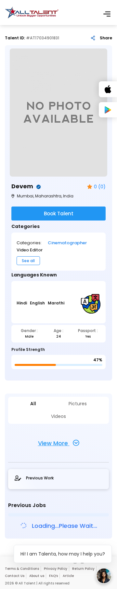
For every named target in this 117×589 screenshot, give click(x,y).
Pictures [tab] (78, 404)
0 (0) (100, 187)
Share (106, 38)
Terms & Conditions (22, 568)
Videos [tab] (58, 416)
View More (54, 443)
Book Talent (58, 213)
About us (36, 575)
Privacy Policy (55, 568)
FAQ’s (53, 575)
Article (68, 575)
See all (28, 260)
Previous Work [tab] (40, 478)
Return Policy (83, 568)
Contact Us (14, 575)
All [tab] (33, 404)
